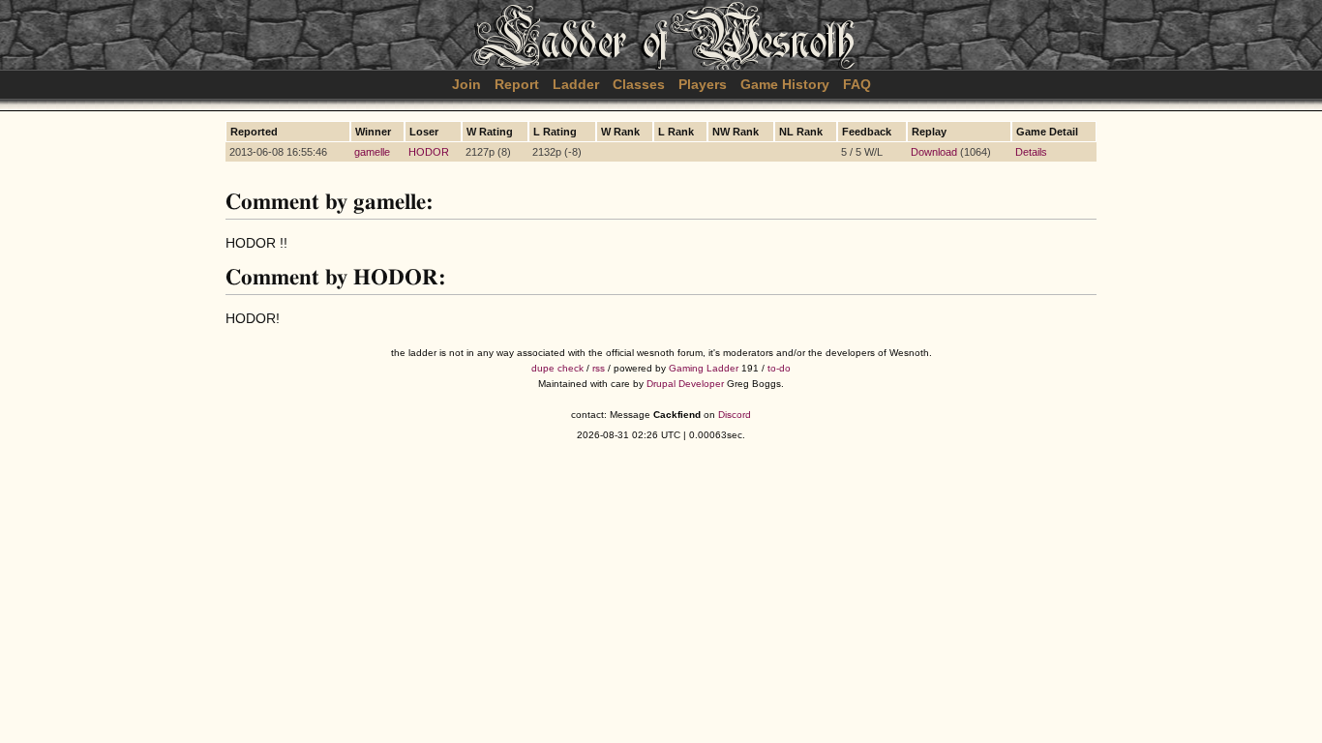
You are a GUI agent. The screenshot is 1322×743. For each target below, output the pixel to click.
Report (517, 84)
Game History (784, 84)
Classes (639, 84)
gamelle (372, 152)
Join (466, 84)
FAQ (857, 84)
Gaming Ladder (703, 368)
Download (934, 152)
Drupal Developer (685, 383)
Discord (734, 414)
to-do (779, 368)
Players (702, 84)
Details (1031, 152)
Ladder (576, 84)
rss (598, 368)
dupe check (557, 368)
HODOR (428, 152)
